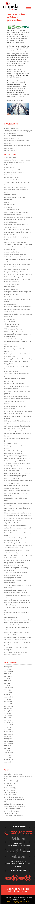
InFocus (6, 202)
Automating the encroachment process (17, 160)
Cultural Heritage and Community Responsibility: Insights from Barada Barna (16, 189)
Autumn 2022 (8, 725)
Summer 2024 (8, 750)
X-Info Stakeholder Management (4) (15, 799)
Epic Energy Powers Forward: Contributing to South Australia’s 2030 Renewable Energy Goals (18, 361)
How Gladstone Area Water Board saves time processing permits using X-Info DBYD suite (17, 493)
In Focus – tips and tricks (12, 165)
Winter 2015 (8, 669)
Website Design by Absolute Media (18, 902)
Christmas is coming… (11, 346)
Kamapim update (10, 133)
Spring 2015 (8, 667)
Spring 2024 (8, 748)
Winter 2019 (8, 699)
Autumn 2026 (8, 762)
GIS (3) (6, 802)
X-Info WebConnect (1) (11, 813)
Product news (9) (9, 783)
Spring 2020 (8, 711)
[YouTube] (21, 878)
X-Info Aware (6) (9, 790)
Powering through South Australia (15, 543)
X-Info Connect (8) (10, 788)
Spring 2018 (8, 692)
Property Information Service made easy (17, 612)
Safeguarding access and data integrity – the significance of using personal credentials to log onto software (17, 428)
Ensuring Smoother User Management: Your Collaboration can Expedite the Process (17, 401)
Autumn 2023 (8, 734)
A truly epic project (10, 443)
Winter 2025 (8, 755)
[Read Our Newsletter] (28, 878)
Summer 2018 (8, 695)
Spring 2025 (8, 757)
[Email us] (8, 878)
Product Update (9, 205)
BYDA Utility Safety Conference (14, 172)
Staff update (8, 175)
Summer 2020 (8, 713)
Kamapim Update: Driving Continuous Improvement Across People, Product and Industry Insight (17, 232)
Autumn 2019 (8, 697)
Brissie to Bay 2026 (10, 150)
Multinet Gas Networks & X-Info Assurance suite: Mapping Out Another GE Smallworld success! (18, 219)
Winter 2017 (8, 681)
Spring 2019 (8, 701)
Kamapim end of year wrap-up (14, 162)
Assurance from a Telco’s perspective (16, 269)
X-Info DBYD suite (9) (11, 781)
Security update (9, 287)
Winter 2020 (8, 708)
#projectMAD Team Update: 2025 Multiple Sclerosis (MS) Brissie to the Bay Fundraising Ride (18, 246)
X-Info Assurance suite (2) (12, 809)
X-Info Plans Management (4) (13, 797)
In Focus (7, 297)
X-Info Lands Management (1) (13, 816)
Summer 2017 (8, 685)
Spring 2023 (8, 739)
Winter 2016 (8, 674)
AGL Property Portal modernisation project (18, 131)
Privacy (24, 899)
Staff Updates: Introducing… (13, 339)
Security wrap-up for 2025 (12, 170)
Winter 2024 (8, 746)
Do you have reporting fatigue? (14, 413)
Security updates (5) (10, 792)
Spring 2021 (8, 720)
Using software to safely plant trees (15, 456)
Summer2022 (8, 732)
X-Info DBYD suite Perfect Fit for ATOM (16, 573)
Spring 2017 (8, 683)
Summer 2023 (8, 741)
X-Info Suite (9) (9, 785)
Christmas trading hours (12, 177)
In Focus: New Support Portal (13, 331)
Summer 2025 (8, 760)
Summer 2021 (8, 722)
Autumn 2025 (8, 753)
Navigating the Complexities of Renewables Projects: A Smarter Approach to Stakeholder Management (18, 274)
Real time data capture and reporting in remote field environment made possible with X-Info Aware (17, 602)
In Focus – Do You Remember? (14, 136)
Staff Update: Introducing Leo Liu (15, 242)
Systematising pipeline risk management (17, 515)
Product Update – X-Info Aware (14, 384)
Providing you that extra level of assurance (18, 411)
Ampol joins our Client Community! (15, 396)
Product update (9, 167)
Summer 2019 (8, 704)
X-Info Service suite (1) (11, 811)
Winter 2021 (8, 718)
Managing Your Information (13, 578)
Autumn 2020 (8, 706)
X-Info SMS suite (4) (10, 795)
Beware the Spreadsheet (12, 478)
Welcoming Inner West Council (14, 329)
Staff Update (8, 207)
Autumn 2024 (8, 743)
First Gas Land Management (13, 575)
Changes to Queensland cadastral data (17, 146)
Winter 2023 (8, 736)
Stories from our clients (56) (13, 774)
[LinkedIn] (15, 878)
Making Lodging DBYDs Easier (14, 565)
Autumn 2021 (8, 715)
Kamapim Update (10, 195)
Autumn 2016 (8, 671)
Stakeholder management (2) (13, 804)
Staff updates (8, 148)
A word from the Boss (11, 157)
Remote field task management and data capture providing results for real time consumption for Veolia (17, 622)
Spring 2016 (8, 676)
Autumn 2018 (8, 688)
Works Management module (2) (14, 806)
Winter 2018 (8, 690)
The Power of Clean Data (12, 284)
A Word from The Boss (11, 128)
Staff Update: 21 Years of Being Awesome (17, 307)
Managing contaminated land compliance (18, 513)
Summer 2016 (8, 678)
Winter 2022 (8, 727)
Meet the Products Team (12, 138)
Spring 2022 (8, 729)
